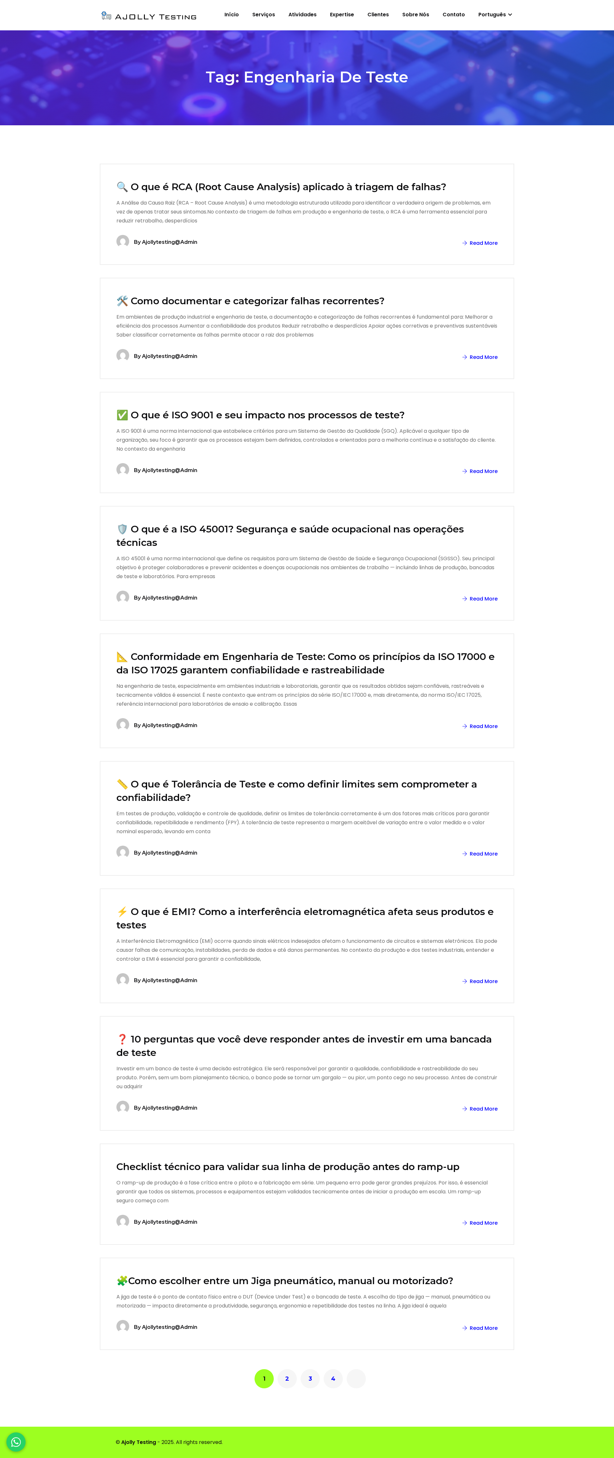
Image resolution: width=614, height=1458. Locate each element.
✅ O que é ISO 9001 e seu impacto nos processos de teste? (260, 415)
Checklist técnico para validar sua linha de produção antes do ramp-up (288, 1167)
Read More (483, 243)
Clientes (378, 14)
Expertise (342, 14)
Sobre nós (415, 14)
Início (231, 14)
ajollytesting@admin (169, 242)
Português (492, 14)
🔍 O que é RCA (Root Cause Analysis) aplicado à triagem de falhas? (281, 187)
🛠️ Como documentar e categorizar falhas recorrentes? (250, 301)
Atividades (302, 14)
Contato (454, 14)
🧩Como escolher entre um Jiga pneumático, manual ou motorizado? (284, 1281)
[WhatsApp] (16, 1442)
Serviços (263, 14)
